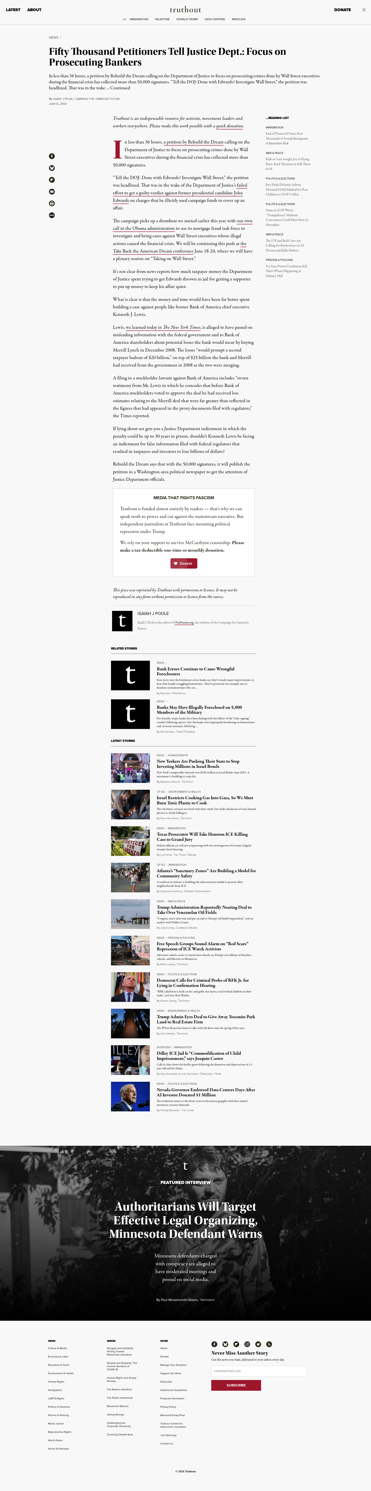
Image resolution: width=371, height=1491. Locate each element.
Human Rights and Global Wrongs (121, 1379)
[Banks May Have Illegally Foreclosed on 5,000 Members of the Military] (130, 714)
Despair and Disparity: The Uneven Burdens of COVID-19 (122, 1366)
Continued (120, 88)
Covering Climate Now (120, 1434)
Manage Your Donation (173, 1365)
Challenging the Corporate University (119, 1424)
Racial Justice (56, 1424)
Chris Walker (167, 1034)
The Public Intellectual (120, 1398)
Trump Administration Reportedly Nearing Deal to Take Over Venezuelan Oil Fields (204, 910)
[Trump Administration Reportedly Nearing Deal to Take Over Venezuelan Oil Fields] (130, 914)
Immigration (139, 19)
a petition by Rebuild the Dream (194, 142)
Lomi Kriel (166, 855)
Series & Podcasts (58, 1449)
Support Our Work (170, 1373)
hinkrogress (185, 731)
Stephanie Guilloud (171, 891)
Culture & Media (57, 1348)
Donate (342, 10)
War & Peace (176, 901)
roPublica (179, 693)
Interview (163, 1047)
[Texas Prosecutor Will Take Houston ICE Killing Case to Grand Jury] (130, 841)
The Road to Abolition (119, 1389)
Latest (13, 10)
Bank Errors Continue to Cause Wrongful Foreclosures (195, 671)
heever (187, 1110)
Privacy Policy (168, 1407)
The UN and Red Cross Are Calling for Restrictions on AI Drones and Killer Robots (285, 246)
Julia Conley (167, 928)
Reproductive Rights (59, 1432)
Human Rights (178, 755)
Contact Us (166, 1443)
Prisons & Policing (181, 938)
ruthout (187, 782)
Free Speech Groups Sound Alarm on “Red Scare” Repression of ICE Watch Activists (202, 946)
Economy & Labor (58, 1357)
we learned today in (163, 327)
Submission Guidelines (173, 1390)
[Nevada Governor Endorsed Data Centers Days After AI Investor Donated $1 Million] (130, 1096)
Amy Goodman (169, 1074)
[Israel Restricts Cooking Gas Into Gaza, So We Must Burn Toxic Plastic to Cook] (130, 804)
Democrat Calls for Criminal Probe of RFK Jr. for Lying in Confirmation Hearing (203, 983)
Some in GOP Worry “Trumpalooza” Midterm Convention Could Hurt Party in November (287, 217)
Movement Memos (118, 1406)
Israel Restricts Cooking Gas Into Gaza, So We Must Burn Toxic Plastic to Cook (205, 800)
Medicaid (238, 19)
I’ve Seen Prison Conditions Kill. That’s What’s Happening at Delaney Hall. (287, 271)
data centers (215, 19)
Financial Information (172, 1398)
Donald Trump (187, 19)
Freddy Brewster (170, 1110)
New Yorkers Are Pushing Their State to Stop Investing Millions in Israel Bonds (198, 764)
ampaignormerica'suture (97, 99)
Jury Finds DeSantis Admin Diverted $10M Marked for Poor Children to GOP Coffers (287, 190)
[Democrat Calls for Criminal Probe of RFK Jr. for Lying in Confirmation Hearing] (130, 987)
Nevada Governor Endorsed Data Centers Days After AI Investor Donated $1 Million (206, 1092)
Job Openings (168, 1435)
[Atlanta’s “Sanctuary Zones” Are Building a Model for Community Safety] (130, 877)
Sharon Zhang (168, 1001)
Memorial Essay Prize (172, 1415)
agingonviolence (197, 891)
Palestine (162, 19)
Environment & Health (185, 792)
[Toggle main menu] (361, 9)
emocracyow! (210, 1074)
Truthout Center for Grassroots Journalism (173, 1425)
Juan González (189, 1074)
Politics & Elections (182, 974)
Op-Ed (161, 792)
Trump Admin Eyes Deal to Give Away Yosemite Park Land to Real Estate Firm (206, 1019)
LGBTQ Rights (56, 1398)
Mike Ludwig (167, 964)
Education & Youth (58, 1365)
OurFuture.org (184, 622)
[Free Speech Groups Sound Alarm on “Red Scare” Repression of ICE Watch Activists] (130, 950)
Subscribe (166, 1382)
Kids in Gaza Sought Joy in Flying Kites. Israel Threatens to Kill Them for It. (288, 164)
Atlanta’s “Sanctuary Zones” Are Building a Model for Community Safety (206, 873)
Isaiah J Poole (63, 98)
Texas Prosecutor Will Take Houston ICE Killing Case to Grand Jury (202, 837)
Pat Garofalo (167, 732)
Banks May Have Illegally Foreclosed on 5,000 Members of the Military (199, 710)
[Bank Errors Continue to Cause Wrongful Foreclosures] (130, 675)
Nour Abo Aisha (169, 818)
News (53, 37)
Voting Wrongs (115, 1414)
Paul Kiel (165, 693)
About (34, 10)
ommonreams (186, 928)
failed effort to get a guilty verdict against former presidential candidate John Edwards (180, 193)
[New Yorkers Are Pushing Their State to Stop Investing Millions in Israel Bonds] (130, 768)
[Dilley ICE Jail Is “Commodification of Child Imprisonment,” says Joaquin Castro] (130, 1060)
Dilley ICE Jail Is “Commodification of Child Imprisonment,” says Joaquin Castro (199, 1056)
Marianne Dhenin (170, 782)
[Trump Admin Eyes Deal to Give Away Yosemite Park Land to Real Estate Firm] (130, 1023)
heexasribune (184, 855)
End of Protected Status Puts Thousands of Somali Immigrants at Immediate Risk (287, 138)
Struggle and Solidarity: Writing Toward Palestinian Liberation (120, 1351)
